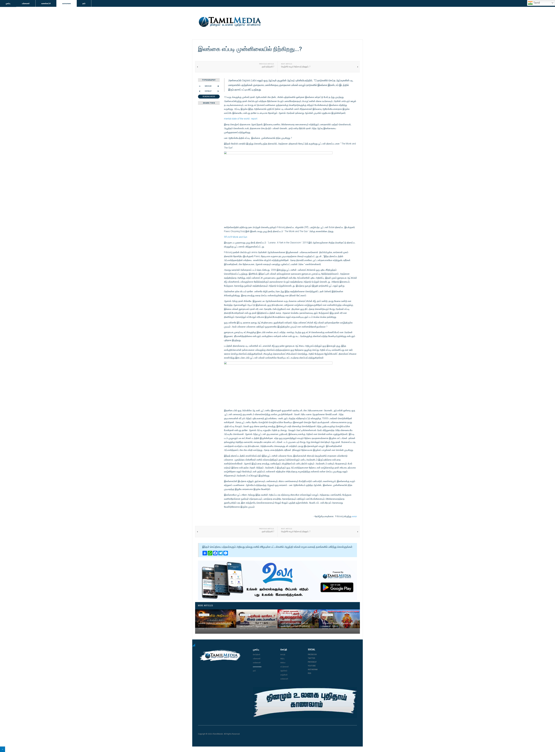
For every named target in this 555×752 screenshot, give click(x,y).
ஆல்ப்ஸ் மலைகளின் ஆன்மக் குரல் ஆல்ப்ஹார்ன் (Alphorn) (295, 624)
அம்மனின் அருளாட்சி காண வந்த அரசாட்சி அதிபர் (338, 624)
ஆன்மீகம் (283, 671)
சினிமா (282, 663)
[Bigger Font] (218, 86)
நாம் (84, 3)
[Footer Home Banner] (305, 702)
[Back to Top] (2, 749)
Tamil (536, 2)
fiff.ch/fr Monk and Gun (235, 237)
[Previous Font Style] (199, 91)
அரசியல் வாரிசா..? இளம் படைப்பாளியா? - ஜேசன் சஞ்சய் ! (255, 624)
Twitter (311, 658)
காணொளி (257, 663)
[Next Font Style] (218, 91)
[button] (351, 613)
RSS (309, 673)
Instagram (313, 670)
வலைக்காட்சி (46, 3)
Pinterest (312, 662)
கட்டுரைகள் (284, 667)
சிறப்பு (282, 659)
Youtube (312, 666)
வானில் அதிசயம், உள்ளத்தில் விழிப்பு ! (216, 624)
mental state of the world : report (240, 118)
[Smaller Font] (199, 86)
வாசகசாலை (66, 3)
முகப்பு (8, 3)
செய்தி (282, 654)
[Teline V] (229, 22)
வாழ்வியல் (283, 675)
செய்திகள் (256, 654)
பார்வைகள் (26, 3)
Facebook (312, 654)
